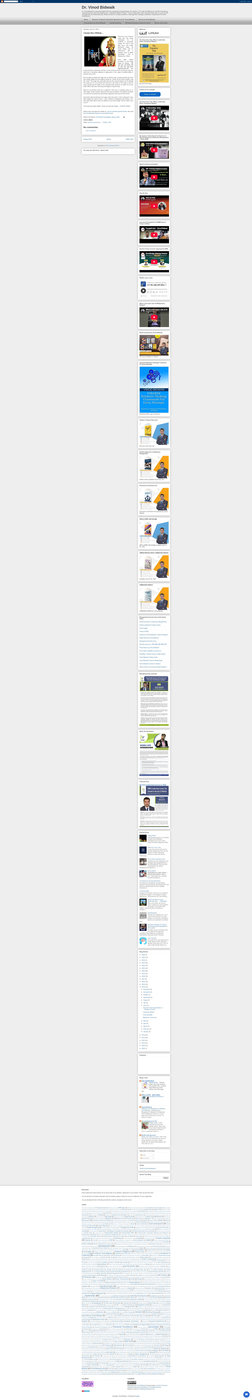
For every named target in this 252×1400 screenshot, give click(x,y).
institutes (119, 1286)
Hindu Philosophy (153, 1271)
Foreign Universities (102, 1260)
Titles (95, 1361)
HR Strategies (99, 1277)
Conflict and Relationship (111, 1234)
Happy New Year (141, 1270)
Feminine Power (107, 1259)
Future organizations (162, 1262)
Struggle (152, 1354)
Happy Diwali (152, 835)
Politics (156, 1329)
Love (115, 1305)
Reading (159, 1336)
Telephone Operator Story (134, 1357)
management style (93, 1306)
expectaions (124, 1255)
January (146, 1031)
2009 (143, 1045)
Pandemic (84, 1321)
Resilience (106, 1339)
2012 (143, 1037)
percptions (102, 1324)
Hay (150, 1270)
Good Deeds (118, 1266)
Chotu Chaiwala (131, 1229)
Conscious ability (138, 1234)
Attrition (125, 1215)
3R (142, 1207)
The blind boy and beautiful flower (150, 881)
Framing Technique (145, 1260)
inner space (127, 1284)
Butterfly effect (165, 1222)
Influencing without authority (106, 1284)
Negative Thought (157, 1314)
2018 (143, 976)
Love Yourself (152, 938)
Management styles (106, 1306)
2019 (143, 973)
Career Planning (102, 1225)
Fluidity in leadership (148, 1259)
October (146, 994)
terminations (151, 1357)
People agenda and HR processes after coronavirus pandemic (125, 1323)
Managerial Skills (130, 1306)
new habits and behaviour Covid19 (125, 1315)
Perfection (109, 1324)
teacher (101, 1357)
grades (151, 1266)
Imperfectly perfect (138, 1280)
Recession (165, 1336)
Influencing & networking (92, 1284)
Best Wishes (96, 1218)
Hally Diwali (166, 1268)
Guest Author (106, 1268)
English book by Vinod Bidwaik (100, 1253)
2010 (143, 1043)
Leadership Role (102, 1297)
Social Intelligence (153, 1350)
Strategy (130, 1354)
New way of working (143, 1316)
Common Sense (87, 1232)
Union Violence (152, 1364)
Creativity (87, 1240)
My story (117, 1314)
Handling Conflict (86, 1270)
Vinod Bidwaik (141, 1385)
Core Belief (130, 1236)
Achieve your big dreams (97, 1209)
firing (134, 1259)
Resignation (98, 1339)
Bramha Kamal (89, 1222)
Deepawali (137, 1243)
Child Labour (102, 1229)
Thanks (157, 1357)
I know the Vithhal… (149, 1012)
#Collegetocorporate (100, 1207)
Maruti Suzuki (132, 1308)
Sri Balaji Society (161, 1352)
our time (136, 1319)
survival (115, 1356)
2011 (143, 1040)
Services (158, 1347)
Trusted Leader (111, 1363)
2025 (143, 957)
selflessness (139, 1347)
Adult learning (125, 1209)
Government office (143, 1266)
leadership (90, 1296)
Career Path (92, 1225)
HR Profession (87, 1277)
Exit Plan (108, 1255)
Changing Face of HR (127, 1227)
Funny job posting (91, 1262)
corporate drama (148, 1236)
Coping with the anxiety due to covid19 (114, 1236)
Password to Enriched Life (156, 1321)
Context (155, 1234)
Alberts (83, 1211)
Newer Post (87, 139)
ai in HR (167, 1209)
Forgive (115, 1260)
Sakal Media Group (108, 1343)
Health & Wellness (158, 1270)
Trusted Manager (131, 1363)
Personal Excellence (123, 1327)
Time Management (87, 1361)
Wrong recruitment (107, 1374)
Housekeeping (125, 1273)
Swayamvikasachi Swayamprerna (137, 1356)
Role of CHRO (119, 1341)
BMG (167, 1218)
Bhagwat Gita (130, 1218)
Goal (98, 1266)
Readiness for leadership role (134, 1336)
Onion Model (123, 1317)
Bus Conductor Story (129, 1222)
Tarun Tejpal (95, 1357)
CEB (158, 1225)
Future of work (123, 1262)
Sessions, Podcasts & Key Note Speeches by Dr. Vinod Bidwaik (113, 19)
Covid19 (138, 1238)
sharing (95, 1348)
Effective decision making (116, 1249)
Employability (87, 1251)
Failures (103, 1257)
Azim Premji (84, 1216)
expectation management (135, 1255)
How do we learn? (135, 1273)
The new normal (114, 1359)
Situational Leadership (160, 1348)
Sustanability (123, 1356)
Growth (95, 1268)
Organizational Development (125, 1319)
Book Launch (85, 1220)
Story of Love (103, 1354)
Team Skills (111, 1357)
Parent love (92, 1321)
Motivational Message (152, 1312)
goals (103, 1266)
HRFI (148, 1277)
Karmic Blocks (144, 1291)
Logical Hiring (162, 1303)
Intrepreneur (148, 1288)
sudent (104, 1356)
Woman (121, 1372)
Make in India (126, 1305)
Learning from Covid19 (135, 1299)
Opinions (144, 1317)
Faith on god (111, 1257)
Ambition (94, 1211)
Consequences (147, 1234)
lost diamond (109, 1305)
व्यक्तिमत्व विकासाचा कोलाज (144, 1374)
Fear (168, 1257)
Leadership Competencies (119, 1296)
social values (109, 1352)
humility (139, 1279)
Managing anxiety (142, 1306)
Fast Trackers (154, 1257)
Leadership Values (129, 1297)
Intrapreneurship (139, 1288)
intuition (167, 1288)
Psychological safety (164, 1332)
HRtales (158, 1277)
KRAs (107, 1293)
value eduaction (116, 1366)
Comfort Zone (160, 1231)
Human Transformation (121, 1279)
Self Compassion (138, 1345)
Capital (126, 1224)
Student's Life (159, 1354)
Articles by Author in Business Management (152, 621)
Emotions (160, 1249)
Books (161, 1220)
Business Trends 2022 (154, 1222)
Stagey (168, 1352)
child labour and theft (111, 1229)
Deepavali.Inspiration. (128, 1243)
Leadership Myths (92, 1297)
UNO (160, 1364)
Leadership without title (142, 1297)
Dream (141, 1248)
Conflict (100, 1234)
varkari (141, 1366)
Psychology (97, 1334)
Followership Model (160, 1259)
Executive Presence (98, 1255)
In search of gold (159, 1280)
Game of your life (113, 1264)
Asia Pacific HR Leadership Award (143, 1213)
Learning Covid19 (92, 1299)
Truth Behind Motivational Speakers (149, 1363)
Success (97, 1356)
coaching (84, 1231)
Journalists (108, 1291)
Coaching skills (92, 1231)
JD (127, 1290)
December (146, 989)
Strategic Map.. (122, 1354)
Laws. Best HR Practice (155, 1293)
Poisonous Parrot (136, 1329)
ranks (89, 1336)
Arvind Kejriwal (130, 1213)
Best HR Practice (86, 1218)
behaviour (159, 1216)
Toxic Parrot (111, 1361)
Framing (137, 1260)
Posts (144, 1155)
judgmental (122, 1291)
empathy (167, 1250)
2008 (143, 1048)
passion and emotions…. (95, 122)
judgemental (115, 1291)
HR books (101, 1275)
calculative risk (107, 1224)
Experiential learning (164, 1255)
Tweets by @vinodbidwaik (147, 1168)
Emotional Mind (152, 1249)
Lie (151, 1301)
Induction (125, 1282)
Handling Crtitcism (99, 1270)
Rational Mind (102, 1336)
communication (98, 1232)
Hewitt (92, 1271)
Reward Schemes (97, 1341)
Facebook (86, 1257)
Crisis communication (103, 1240)
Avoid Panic (166, 1215)
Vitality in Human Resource (121, 1368)
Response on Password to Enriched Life (150, 1339)
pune (116, 1334)
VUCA (141, 1368)
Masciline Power (140, 1308)
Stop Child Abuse (87, 1354)
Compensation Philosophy (89, 1234)
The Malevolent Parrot (103, 1359)
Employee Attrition (99, 1251)
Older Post (129, 139)
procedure (150, 1330)
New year (154, 1316)
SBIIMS (158, 1343)
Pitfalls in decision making (114, 1329)
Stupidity (167, 1354)
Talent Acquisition (159, 1356)
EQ (141, 1253)
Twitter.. (83, 1364)
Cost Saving (103, 1238)
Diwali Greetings (113, 1248)
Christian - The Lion (141, 1229)
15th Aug (138, 1207)
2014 (143, 987)
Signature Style (109, 1348)
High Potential (133, 1271)
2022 (143, 965)
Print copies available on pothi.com (150, 651)
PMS (122, 1329)
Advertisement (148, 1209)
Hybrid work (146, 1279)
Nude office (99, 1317)
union (144, 1365)
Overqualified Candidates (163, 1319)
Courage (110, 1238)
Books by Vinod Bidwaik (147, 19)
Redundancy (102, 1338)
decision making (86, 1244)
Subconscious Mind (87, 1356)
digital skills (123, 1246)
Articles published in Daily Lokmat (149, 625)
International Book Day (151, 1286)
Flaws (138, 1259)
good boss (110, 1266)
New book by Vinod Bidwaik (92, 1316)
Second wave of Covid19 (89, 1345)
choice (119, 1229)
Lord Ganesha (91, 1305)
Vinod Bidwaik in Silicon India (148, 657)
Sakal (100, 1343)
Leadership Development (138, 1296)
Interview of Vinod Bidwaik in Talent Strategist (153, 634)
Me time (85, 1310)
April (144, 1023)
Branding (97, 1222)
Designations (85, 1246)
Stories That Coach (161, 23)
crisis (94, 1240)
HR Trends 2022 (131, 1277)
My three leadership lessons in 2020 (152, 785)
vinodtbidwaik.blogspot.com (147, 1389)
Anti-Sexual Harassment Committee (162, 1211)
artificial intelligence (121, 1213)
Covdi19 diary (117, 1238)
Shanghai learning (87, 1348)
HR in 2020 (130, 1275)
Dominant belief (134, 1248)
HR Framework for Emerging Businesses (116, 1275)
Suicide (110, 1356)
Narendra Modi (136, 1314)
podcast (127, 1329)
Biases (137, 1218)
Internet (96, 1288)
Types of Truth (102, 1364)
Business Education (141, 1222)
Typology (109, 1364)
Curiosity (84, 1242)
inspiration (85, 1286)
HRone (152, 1277)
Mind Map (92, 1312)
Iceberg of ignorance (156, 1279)
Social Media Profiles (99, 1352)
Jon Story (95, 1291)
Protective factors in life (114, 1332)
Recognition (84, 1338)
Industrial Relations (134, 1282)
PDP (83, 1323)
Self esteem (157, 1345)
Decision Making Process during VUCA (104, 1243)
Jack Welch (122, 1290)
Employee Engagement (123, 1251)
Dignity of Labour (141, 1246)
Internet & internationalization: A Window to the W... (153, 1008)
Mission (115, 1312)
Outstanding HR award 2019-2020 (147, 1319)
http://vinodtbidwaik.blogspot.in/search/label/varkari (98, 113)
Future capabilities (103, 1262)
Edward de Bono (104, 1249)
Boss (167, 1220)
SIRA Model (139, 1348)
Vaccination (107, 1366)
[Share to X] (88, 120)
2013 (143, 1035)
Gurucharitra (118, 1268)
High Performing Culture (103, 1271)
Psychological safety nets (87, 1334)
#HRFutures (121, 1207)
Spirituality (152, 1352)
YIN (115, 1374)
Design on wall (153, 1122)
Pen (108, 1323)
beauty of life (150, 1216)
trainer (127, 1361)
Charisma (153, 1227)
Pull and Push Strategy (107, 1334)
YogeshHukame (147, 1107)
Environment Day (134, 1253)
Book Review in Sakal (137, 1220)
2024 (143, 960)
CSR (111, 1240)
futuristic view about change (88, 1264)
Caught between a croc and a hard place (135, 1225)
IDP (163, 1279)
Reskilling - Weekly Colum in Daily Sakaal (152, 654)
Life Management (96, 1303)
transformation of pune (136, 1361)
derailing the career (154, 1243)
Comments (145, 1158)
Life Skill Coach (108, 1303)
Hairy (160, 1268)
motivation (138, 1312)
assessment (94, 1215)
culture (148, 1240)
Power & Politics (99, 1330)
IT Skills (116, 1290)
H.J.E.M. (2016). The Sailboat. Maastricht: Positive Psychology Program (140, 1268)
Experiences (154, 1255)
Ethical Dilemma (148, 1253)
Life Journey (86, 1303)
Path (168, 1321)
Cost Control (95, 1238)
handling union (111, 1270)
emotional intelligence (138, 1250)
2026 (143, 955)
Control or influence (164, 1234)
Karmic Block (152, 871)
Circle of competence (164, 1229)
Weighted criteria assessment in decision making (112, 1370)
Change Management (93, 1227)
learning (160, 1297)
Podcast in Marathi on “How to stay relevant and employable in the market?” (157, 926)
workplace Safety (87, 1374)
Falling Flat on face (133, 1257)
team (106, 1357)
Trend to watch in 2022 (163, 1361)
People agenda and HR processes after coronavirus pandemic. (155, 1323)
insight (167, 1284)
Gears (142, 1264)
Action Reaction (116, 1209)
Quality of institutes (145, 1334)
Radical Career (160, 1334)
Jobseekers (150, 1290)
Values (135, 1366)
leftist (136, 1301)
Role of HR (129, 1341)
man (133, 1305)
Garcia (131, 1264)
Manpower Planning (86, 1308)
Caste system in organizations (117, 1225)
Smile (132, 1350)
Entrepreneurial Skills (122, 1253)
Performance (128, 1324)
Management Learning (143, 1305)
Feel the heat (92, 1259)
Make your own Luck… (155, 847)
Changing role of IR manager (142, 1227)
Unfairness (138, 1364)
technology (118, 1357)
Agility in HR (157, 1209)
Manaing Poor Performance (154, 1306)
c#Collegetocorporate (86, 1224)
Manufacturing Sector (97, 1308)
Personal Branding (87, 1327)
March (145, 1026)
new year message (164, 1315)
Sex (163, 1347)
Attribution (107, 1215)
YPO (135, 1374)
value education (127, 1366)
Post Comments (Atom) (112, 145)
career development (156, 1224)
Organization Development (154, 1317)
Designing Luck (92, 1246)
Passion (108, 1321)
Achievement (108, 1209)
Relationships (135, 1338)
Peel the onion (102, 1323)
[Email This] (84, 120)
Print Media (120, 1330)
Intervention (123, 1288)
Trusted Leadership (121, 1363)
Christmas (149, 1229)
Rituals (104, 1341)
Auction (131, 1215)
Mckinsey (168, 1308)
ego (125, 1250)
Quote (153, 1334)
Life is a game (157, 1301)
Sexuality (168, 1347)
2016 (143, 981)
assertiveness (85, 1215)
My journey (110, 1314)
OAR (105, 1317)
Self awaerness (106, 1345)
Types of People (91, 1365)
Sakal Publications (118, 1343)
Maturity (162, 1308)
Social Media (164, 1350)
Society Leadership (119, 1352)
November (146, 992)
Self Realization (101, 1347)
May (144, 1021)
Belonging (166, 1216)
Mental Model (130, 1310)
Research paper (89, 1339)
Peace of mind (93, 1323)
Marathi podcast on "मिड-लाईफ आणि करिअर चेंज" (153, 644)
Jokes (89, 1291)
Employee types (140, 1251)
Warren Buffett (157, 1368)
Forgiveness (122, 1260)
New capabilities (109, 1315)
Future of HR (113, 1262)
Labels (138, 1293)
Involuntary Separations (96, 1290)
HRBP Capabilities (141, 1277)
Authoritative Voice (157, 1215)
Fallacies (119, 1257)
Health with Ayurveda (149, 1135)
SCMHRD (168, 1343)
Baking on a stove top (149, 1017)
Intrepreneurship (158, 1288)
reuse (89, 1341)
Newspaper (84, 1317)
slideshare (92, 1350)
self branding (128, 1345)
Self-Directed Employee (121, 1347)
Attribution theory (116, 1215)
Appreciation (91, 1213)
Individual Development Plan (112, 1282)
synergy (150, 1356)
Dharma (117, 1246)
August (145, 1000)
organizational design (112, 1319)
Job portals (136, 1290)
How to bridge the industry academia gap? (160, 1273)
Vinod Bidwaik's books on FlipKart (149, 663)
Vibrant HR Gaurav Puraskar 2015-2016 (154, 1366)
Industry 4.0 (160, 1282)
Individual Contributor (97, 1282)
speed (146, 1352)
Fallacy (124, 1257)
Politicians (150, 1329)
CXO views (110, 1242)
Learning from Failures (165, 1299)
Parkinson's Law (100, 1321)
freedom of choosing (157, 1260)
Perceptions (86, 1324)
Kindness (161, 1291)
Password (145, 1321)
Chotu (124, 1229)
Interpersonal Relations (108, 1288)
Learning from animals (121, 1299)
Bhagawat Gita (120, 1218)
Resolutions (127, 1340)
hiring (162, 1271)
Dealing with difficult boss (155, 1242)
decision (166, 1242)
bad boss (91, 1216)
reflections (108, 1338)
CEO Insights (143, 628)
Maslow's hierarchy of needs (152, 1308)
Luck (120, 1305)
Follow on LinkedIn (150, 94)
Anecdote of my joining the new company (126, 1211)
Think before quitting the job (156, 859)
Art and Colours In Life (149, 1121)
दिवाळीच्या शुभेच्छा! (153, 1082)
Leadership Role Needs (115, 1297)
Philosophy (103, 1329)
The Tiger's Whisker (125, 1359)
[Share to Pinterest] (92, 120)
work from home (137, 1372)
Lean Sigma (152, 1297)
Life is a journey (166, 1301)
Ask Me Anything (115, 23)
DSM (158, 1248)
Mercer (152, 1310)
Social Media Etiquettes (87, 1352)
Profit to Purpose (86, 1332)
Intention (130, 1286)
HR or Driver (162, 1275)
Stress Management (141, 1354)
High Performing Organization (120, 1271)
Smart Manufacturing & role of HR (121, 1350)
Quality (136, 1334)
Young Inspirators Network (125, 1374)
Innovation (134, 1284)
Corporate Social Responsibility (161, 1236)
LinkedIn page (142, 1303)
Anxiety (85, 1213)
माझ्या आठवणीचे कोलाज (148, 1081)
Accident (88, 1209)
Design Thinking (165, 1243)
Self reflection (110, 1347)
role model (110, 1341)
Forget (110, 1260)
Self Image (165, 1345)
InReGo (156, 1284)
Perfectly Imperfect (118, 1324)
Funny (83, 1262)
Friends (167, 1260)
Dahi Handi (117, 1242)
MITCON (121, 1312)
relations (115, 1338)
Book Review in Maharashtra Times (121, 1220)
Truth (138, 1363)
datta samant (132, 1242)
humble (133, 1279)
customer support (102, 1242)
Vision (110, 1368)
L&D (134, 1293)
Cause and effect (151, 1225)
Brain (83, 1222)
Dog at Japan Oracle (124, 1248)
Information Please (118, 1284)
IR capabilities (110, 1290)
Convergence (85, 1236)
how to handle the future (89, 1275)
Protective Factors (103, 1332)
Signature (101, 1348)
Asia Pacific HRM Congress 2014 (161, 1213)
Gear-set (137, 1264)
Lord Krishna (100, 1305)
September (147, 997)
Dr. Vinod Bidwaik (98, 7)
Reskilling (113, 1339)
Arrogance (98, 1213)
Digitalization (131, 1246)
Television (144, 1357)
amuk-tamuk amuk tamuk (103, 1211)
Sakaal (94, 1343)
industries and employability (148, 1282)
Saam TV (152, 1341)
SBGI (154, 1343)
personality (153, 1327)
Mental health (121, 1310)
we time (89, 1370)
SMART (98, 1350)
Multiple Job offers (101, 1314)
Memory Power (112, 1310)
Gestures (163, 1264)
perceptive (95, 1324)
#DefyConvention (112, 1207)
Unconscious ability (118, 1364)
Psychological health (152, 1332)
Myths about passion (127, 1314)
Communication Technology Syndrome (148, 1232)
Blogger (137, 1396)
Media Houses (97, 1310)
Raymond (109, 1336)
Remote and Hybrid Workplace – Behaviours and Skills (152, 1338)
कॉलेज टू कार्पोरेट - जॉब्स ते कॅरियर (151, 1095)
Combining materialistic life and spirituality (143, 1231)
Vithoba (105, 122)
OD (117, 1317)
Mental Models (138, 1310)
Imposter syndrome (148, 1280)
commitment (167, 1231)
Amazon (88, 1211)
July (144, 1003)
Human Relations (107, 1279)
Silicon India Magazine (129, 1348)
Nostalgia (91, 1317)
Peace (87, 1323)
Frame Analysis (130, 1260)
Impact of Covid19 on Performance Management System (118, 1280)
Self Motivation (152, 913)
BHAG (102, 1218)
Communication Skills (127, 1233)
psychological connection (139, 1332)
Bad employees (99, 1216)
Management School (156, 1305)
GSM (100, 1268)
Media (90, 1310)
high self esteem (143, 1271)
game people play (123, 1264)
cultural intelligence (138, 1240)
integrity (124, 1286)
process (156, 1330)
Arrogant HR (106, 1213)
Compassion (164, 1232)
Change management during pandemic (110, 1227)
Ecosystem (89, 1249)
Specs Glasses (139, 1352)
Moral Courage (129, 1312)
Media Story (105, 1310)
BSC (121, 1222)
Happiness (120, 1270)
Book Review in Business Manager (101, 1220)
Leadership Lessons (156, 1296)
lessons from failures (144, 1301)
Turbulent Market (164, 1363)
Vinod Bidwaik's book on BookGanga (150, 660)
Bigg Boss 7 (148, 1218)
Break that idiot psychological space (109, 1222)
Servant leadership (149, 1347)
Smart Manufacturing (106, 1350)
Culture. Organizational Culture (161, 1240)
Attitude (101, 1215)
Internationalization (88, 1288)
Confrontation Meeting (126, 1234)
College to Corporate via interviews (119, 1231)
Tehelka (124, 1357)
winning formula (106, 1372)
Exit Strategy (116, 1255)
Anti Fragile (149, 1211)
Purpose (121, 1334)
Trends (83, 1363)
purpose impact (129, 1334)
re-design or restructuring (120, 1336)
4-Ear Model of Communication (153, 1207)
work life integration (157, 1372)
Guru (112, 1268)
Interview (130, 1288)
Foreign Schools (92, 1260)
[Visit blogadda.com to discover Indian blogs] (86, 1391)
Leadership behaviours (105, 1296)
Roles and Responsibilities (142, 1341)
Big (142, 1218)
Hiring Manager (91, 1273)
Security (98, 1345)
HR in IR (137, 1275)
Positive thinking (165, 1329)
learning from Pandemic (89, 1301)
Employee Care (108, 1251)
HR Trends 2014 (120, 1277)
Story (95, 1354)
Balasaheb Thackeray (140, 1216)
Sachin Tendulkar (161, 1341)
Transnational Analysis (149, 1361)
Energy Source (159, 1251)
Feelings (99, 1259)
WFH (143, 1370)
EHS (129, 1249)
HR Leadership (145, 1275)
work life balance (147, 1372)
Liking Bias (126, 1303)
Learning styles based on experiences (117, 1301)
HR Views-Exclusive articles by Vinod (137, 23)
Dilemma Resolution (157, 1246)
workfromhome (167, 1372)
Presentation (113, 1330)
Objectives (111, 1317)
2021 (143, 968)
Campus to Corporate (118, 1224)
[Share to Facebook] (90, 120)
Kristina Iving (128, 1293)
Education (96, 1249)
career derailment (141, 1224)
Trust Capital (94, 1363)
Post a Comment (90, 130)
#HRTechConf (131, 1207)
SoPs (133, 1352)
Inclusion (167, 1280)
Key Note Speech (153, 1291)
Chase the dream (161, 1227)
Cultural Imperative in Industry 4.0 (123, 1240)
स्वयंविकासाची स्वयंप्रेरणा (157, 1374)
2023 (143, 963)
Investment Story (85, 1290)
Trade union (119, 1361)
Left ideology (130, 1301)
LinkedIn (134, 1303)
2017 (143, 979)
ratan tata (94, 1336)
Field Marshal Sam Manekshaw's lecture (122, 1259)
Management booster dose (147, 641)
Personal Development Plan (102, 1327)
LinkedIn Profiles (151, 1303)
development (104, 1246)
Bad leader (108, 1216)
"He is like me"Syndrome (87, 1207)
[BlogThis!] (86, 120)
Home (86, 19)
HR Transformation (109, 1277)
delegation (144, 1243)
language (144, 1293)
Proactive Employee (129, 1330)
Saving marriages (147, 1343)
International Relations (164, 1286)
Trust (88, 1363)
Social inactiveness (140, 1350)
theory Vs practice (151, 1359)
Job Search (143, 1290)
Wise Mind (114, 1372)
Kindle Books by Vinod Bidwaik (148, 638)
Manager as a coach (118, 1306)
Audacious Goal (139, 1215)
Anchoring (113, 1211)
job (131, 1290)
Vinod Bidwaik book (98, 1368)
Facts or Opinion (95, 1257)
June (145, 1005)
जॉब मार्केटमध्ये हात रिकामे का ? (156, 1096)
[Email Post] (123, 117)
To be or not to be (102, 1361)
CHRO (155, 1229)
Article (113, 1213)
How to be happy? (145, 1273)
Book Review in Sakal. (151, 1220)
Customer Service (92, 1242)
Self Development (148, 1345)
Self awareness (117, 1345)
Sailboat (89, 1343)
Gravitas (163, 1266)
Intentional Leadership (139, 1286)
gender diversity (155, 1264)
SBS (163, 1343)
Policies (144, 1329)
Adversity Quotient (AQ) (136, 1209)
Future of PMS (144, 631)
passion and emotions (118, 1321)
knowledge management (96, 1293)
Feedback (84, 1259)
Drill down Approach (150, 1248)
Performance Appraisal (140, 1324)
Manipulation (166, 1306)
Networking (166, 1314)
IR (104, 1290)
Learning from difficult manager (151, 1299)
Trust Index (103, 1363)
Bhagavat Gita (110, 1218)
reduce (95, 1338)
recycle (90, 1338)
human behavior (166, 1277)
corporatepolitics (86, 1238)
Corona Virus (139, 1236)
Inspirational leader (106, 1286)
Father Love (162, 1257)
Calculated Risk (97, 1224)
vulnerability (148, 1368)
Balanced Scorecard (118, 1216)
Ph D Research (94, 1329)
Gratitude (157, 1266)
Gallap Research (101, 1264)
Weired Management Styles (133, 1370)
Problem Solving (140, 1330)
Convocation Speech (95, 1236)
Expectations (146, 1255)
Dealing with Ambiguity (142, 1242)
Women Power (128, 1372)
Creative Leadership (163, 1238)
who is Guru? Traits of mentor (94, 1372)
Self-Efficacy (131, 1347)
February (146, 1029)
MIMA (87, 1312)
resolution (120, 1339)
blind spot (156, 1218)
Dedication (119, 1243)
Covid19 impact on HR (149, 1238)
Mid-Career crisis (160, 1310)
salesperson (127, 1343)
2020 (143, 971)
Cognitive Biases (102, 1231)
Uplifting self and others (96, 1366)
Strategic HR (112, 1354)
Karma (127, 1291)
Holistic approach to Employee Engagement (108, 1273)
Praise (107, 1330)
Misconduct (108, 1312)
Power (91, 1331)
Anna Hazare (141, 1211)
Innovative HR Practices (145, 1284)
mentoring (146, 1310)
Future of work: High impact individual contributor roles (142, 1262)
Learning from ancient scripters (106, 1299)
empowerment (150, 1251)
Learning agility (144, 891)
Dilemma (148, 1246)
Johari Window (159, 1290)
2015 (143, 984)
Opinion (138, 1317)
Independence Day (86, 1282)
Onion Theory (131, 1317)
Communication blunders (111, 1233)
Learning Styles (102, 1301)
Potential (86, 1330)
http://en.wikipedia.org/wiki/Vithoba (117, 111)
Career (132, 1224)
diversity (95, 1248)
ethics (156, 1253)
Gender (147, 1264)
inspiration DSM (94, 1286)
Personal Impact (142, 1327)
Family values (144, 1257)
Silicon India (118, 1348)
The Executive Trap (91, 1359)
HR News (153, 1275)
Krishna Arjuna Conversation (116, 1293)
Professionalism (164, 1330)
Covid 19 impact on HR (129, 1238)
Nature (148, 1314)
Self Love (84, 1347)
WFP (147, 1370)
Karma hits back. (135, 1291)
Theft (144, 1359)
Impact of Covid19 (97, 1281)
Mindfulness (100, 1312)
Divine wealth (103, 1248)
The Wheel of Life (136, 1359)
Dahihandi (124, 1242)
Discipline (89, 1248)
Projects (95, 1332)
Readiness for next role (149, 1336)
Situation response (148, 1348)
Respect (135, 1339)
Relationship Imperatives (125, 1338)
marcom (125, 1308)
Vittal (109, 122)
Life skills (117, 1303)
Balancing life (128, 1216)
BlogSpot (162, 1218)
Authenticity (148, 1215)
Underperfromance (129, 1364)
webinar (95, 1370)
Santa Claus (134, 1343)
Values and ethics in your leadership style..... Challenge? (157, 900)
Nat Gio (143, 1314)
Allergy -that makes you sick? (150, 1137)
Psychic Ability (126, 1332)
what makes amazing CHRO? (157, 1370)
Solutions (128, 1352)
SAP (140, 1343)
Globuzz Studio (91, 1266)
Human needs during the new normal (92, 1279)
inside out (162, 1284)
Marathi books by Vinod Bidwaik (112, 1308)
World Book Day (96, 1374)
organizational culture (98, 1319)
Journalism (101, 1291)
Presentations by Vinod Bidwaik (94, 23)
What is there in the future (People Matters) (152, 667)
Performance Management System (159, 1324)
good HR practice (129, 1266)
